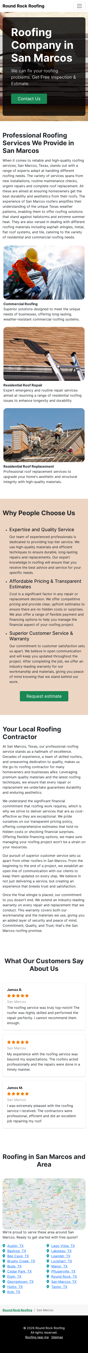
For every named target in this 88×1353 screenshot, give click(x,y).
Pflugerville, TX (63, 1271)
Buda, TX (14, 1266)
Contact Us (29, 98)
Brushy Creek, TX (21, 1261)
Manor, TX (59, 1266)
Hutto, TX (15, 1287)
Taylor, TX (59, 1287)
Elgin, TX (14, 1276)
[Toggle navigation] (79, 6)
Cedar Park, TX (19, 1271)
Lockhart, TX (61, 1261)
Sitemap (57, 1337)
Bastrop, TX (16, 1251)
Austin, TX (15, 1246)
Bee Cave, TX (18, 1256)
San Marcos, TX (63, 1281)
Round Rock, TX (64, 1276)
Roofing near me (37, 1337)
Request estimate (44, 696)
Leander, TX (60, 1256)
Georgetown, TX (20, 1281)
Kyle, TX (13, 1292)
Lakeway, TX (61, 1251)
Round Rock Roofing (17, 1310)
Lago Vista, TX (63, 1246)
